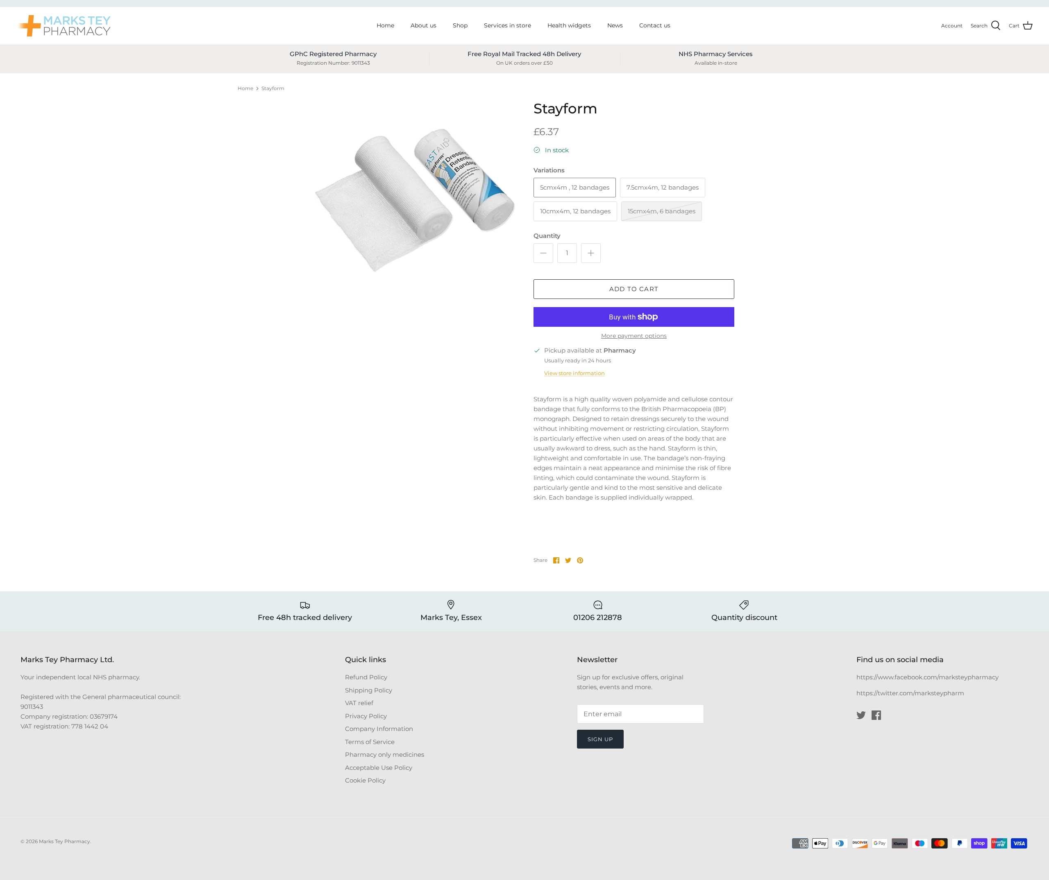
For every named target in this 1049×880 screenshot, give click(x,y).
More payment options (634, 336)
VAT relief (359, 703)
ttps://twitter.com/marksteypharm (912, 693)
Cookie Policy (365, 780)
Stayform (272, 88)
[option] (415, 200)
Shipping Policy (368, 690)
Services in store (507, 25)
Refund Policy (366, 677)
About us (423, 25)
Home (385, 25)
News (615, 25)
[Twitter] (861, 715)
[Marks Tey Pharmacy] (63, 25)
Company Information (379, 729)
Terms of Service (370, 742)
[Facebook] (876, 715)
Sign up (600, 739)
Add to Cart (633, 289)
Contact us (654, 25)
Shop (460, 25)
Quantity (547, 236)
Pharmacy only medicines (384, 754)
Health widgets (569, 25)
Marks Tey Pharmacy (64, 841)
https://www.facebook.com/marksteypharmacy (927, 677)
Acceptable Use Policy (378, 767)
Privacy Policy (366, 716)
